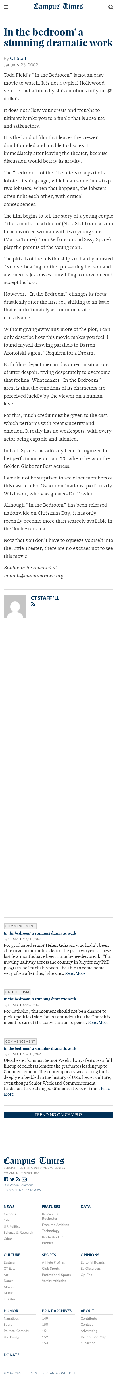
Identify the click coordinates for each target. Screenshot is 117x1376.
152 (45, 1337)
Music (8, 1293)
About (87, 1311)
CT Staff (18, 58)
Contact (87, 1324)
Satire (8, 1324)
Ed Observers (91, 1268)
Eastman (10, 1262)
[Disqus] (58, 696)
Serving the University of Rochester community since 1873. (35, 1171)
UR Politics (12, 1226)
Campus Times (58, 6)
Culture (12, 1255)
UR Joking (11, 1337)
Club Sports (51, 1268)
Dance (8, 1281)
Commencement (20, 926)
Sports (49, 1255)
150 (45, 1324)
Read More (75, 974)
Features (51, 1207)
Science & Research (18, 1232)
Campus (10, 1214)
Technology (50, 1231)
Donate (11, 1355)
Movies (9, 1287)
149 (45, 1318)
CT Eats (9, 1268)
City (7, 1220)
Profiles (47, 1243)
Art (6, 1275)
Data (86, 1207)
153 (45, 1343)
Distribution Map (93, 1337)
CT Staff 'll (45, 598)
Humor (11, 1311)
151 (45, 1331)
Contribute (89, 1318)
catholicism (17, 992)
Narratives (11, 1318)
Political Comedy (16, 1331)
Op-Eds (86, 1275)
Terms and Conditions (57, 1373)
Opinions (90, 1255)
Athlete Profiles (53, 1262)
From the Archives (55, 1225)
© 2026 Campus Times (20, 1373)
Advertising (89, 1331)
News (9, 1207)
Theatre (9, 1299)
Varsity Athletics (54, 1281)
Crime (8, 1239)
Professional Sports (56, 1275)
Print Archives (57, 1311)
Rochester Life (52, 1237)
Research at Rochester (50, 1216)
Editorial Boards (93, 1262)
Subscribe (88, 1343)
